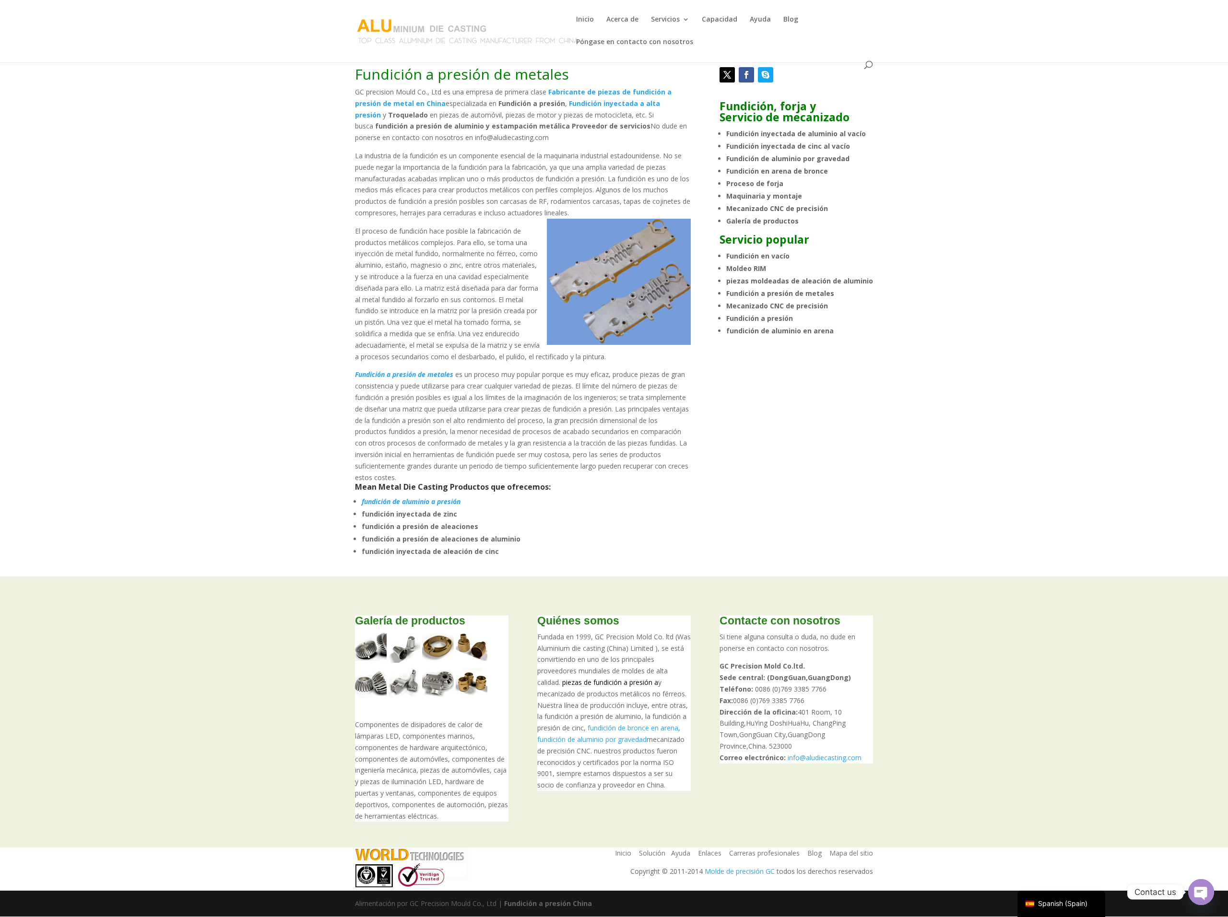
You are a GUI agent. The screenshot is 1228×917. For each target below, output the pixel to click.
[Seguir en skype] (765, 74)
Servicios (665, 20)
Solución (652, 853)
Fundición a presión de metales (780, 293)
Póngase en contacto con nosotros (634, 42)
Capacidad (719, 20)
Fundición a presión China (548, 903)
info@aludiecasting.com (825, 757)
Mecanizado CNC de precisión (777, 208)
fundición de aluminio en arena (780, 330)
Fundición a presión (759, 318)
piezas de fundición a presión (607, 682)
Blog (790, 20)
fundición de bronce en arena (633, 727)
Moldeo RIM (746, 268)
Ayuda (760, 20)
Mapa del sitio (851, 853)
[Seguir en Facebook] (746, 74)
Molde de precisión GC (740, 871)
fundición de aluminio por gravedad (592, 739)
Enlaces (709, 853)
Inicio (585, 20)
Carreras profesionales (764, 853)
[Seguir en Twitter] (727, 74)
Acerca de (622, 20)
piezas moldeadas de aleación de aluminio (799, 280)
